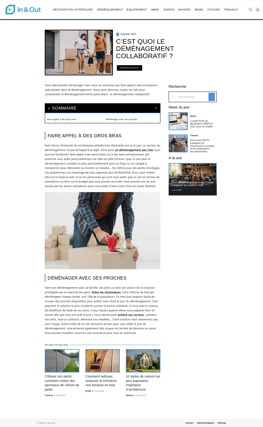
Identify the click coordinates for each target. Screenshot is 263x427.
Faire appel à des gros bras (61, 119)
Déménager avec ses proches (121, 119)
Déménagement (129, 68)
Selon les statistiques (106, 292)
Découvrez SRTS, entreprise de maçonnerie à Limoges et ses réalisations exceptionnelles (202, 146)
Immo (193, 116)
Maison (129, 395)
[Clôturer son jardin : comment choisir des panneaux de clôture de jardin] (62, 360)
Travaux (49, 395)
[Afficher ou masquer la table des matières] (117, 108)
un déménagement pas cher (134, 150)
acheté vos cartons (131, 315)
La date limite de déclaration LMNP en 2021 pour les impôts (201, 124)
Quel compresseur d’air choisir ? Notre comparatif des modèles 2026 (192, 183)
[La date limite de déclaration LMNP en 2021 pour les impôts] (178, 121)
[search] (250, 9)
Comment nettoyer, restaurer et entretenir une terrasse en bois (101, 380)
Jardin (88, 391)
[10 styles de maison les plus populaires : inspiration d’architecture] (143, 360)
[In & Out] (23, 9)
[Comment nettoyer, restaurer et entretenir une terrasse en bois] (103, 360)
